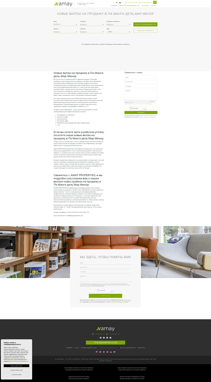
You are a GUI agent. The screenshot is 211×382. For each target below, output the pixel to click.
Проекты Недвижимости (129, 5)
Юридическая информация (108, 359)
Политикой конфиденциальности (98, 285)
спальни (83, 21)
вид (108, 29)
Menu (153, 5)
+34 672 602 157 (132, 2)
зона (55, 21)
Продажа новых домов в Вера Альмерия (79, 376)
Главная (114, 5)
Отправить (141, 112)
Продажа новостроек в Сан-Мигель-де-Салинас (132, 378)
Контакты (141, 348)
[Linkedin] (110, 337)
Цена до (83, 29)
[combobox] (66, 24)
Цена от (56, 29)
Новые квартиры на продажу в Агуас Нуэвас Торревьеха (78, 367)
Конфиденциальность (129, 359)
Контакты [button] (145, 5)
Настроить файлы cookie (16, 370)
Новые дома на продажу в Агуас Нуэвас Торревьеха (132, 369)
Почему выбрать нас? (89, 348)
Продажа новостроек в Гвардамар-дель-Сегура (132, 376)
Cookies (142, 359)
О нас (77, 348)
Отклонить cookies (16, 374)
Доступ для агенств (127, 348)
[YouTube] (100, 337)
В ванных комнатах (113, 21)
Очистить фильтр (145, 30)
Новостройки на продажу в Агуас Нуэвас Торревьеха (79, 369)
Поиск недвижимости (145, 24)
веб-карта (151, 359)
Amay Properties (63, 4)
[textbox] (65, 24)
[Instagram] (104, 337)
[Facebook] (107, 337)
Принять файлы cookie (16, 365)
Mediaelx (109, 361)
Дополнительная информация (19, 361)
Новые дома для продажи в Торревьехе (79, 378)
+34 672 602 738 (146, 2)
